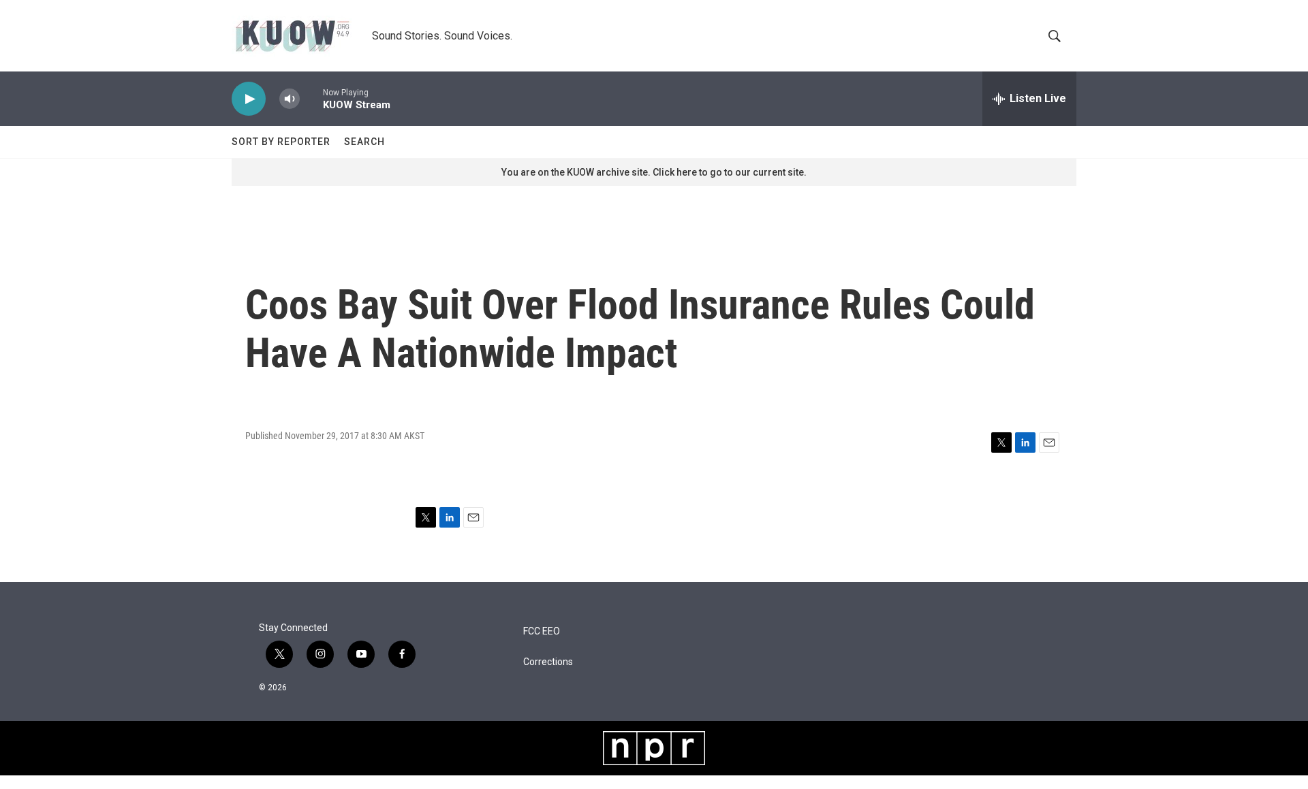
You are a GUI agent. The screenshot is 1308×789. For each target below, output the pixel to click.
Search (364, 141)
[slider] (311, 98)
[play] (249, 99)
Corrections (548, 662)
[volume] (289, 99)
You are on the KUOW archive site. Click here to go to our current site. (654, 172)
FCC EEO (541, 631)
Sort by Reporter (281, 141)
